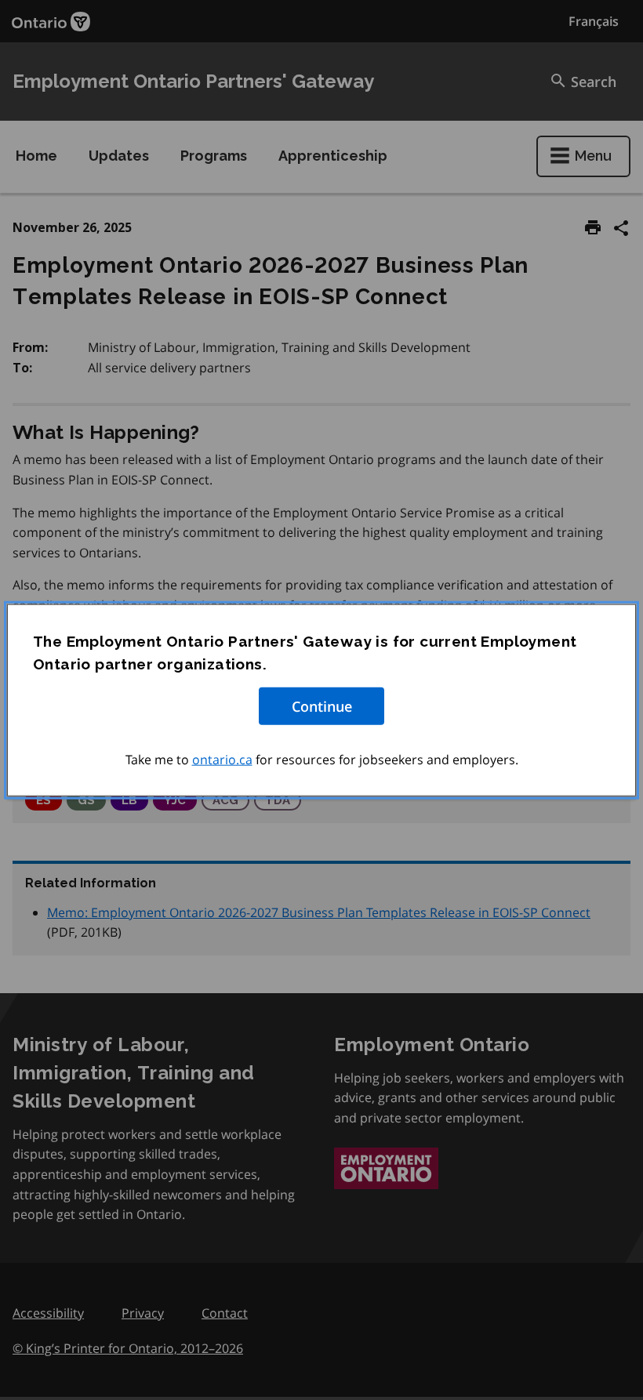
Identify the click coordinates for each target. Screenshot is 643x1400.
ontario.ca (222, 759)
